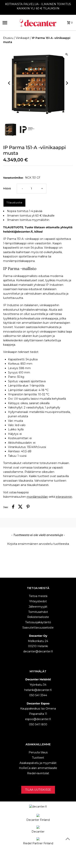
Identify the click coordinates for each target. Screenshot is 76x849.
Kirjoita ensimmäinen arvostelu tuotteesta (38, 544)
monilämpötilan (37, 496)
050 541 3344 (38, 695)
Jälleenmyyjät (38, 606)
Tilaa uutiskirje (38, 789)
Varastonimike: (13, 177)
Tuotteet (38, 757)
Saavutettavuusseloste (38, 627)
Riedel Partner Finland (38, 843)
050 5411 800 (38, 724)
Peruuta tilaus (38, 752)
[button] (38, 543)
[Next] (66, 83)
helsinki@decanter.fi (38, 690)
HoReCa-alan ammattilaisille (38, 768)
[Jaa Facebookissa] (13, 507)
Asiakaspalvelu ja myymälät (38, 763)
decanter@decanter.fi (38, 651)
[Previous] (9, 83)
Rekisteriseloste (38, 617)
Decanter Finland (38, 820)
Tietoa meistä (38, 596)
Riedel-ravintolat (38, 773)
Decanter (38, 831)
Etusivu (8, 38)
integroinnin (64, 496)
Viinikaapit (22, 38)
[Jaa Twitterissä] (20, 507)
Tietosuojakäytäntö (38, 622)
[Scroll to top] (67, 838)
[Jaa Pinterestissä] (28, 507)
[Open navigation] (9, 23)
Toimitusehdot (38, 612)
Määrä (7, 188)
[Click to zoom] (66, 54)
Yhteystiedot (38, 601)
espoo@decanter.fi (38, 719)
